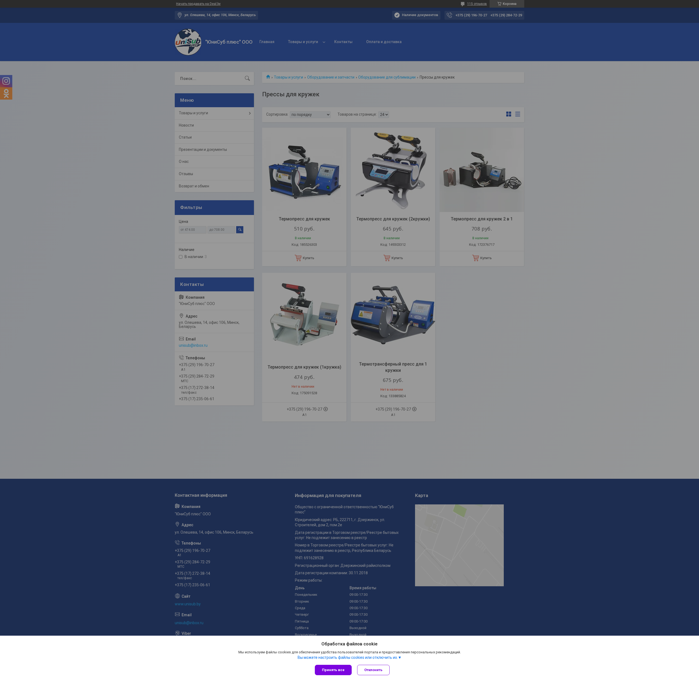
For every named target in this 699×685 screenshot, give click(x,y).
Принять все (333, 670)
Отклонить (373, 670)
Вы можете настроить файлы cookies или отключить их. (348, 657)
